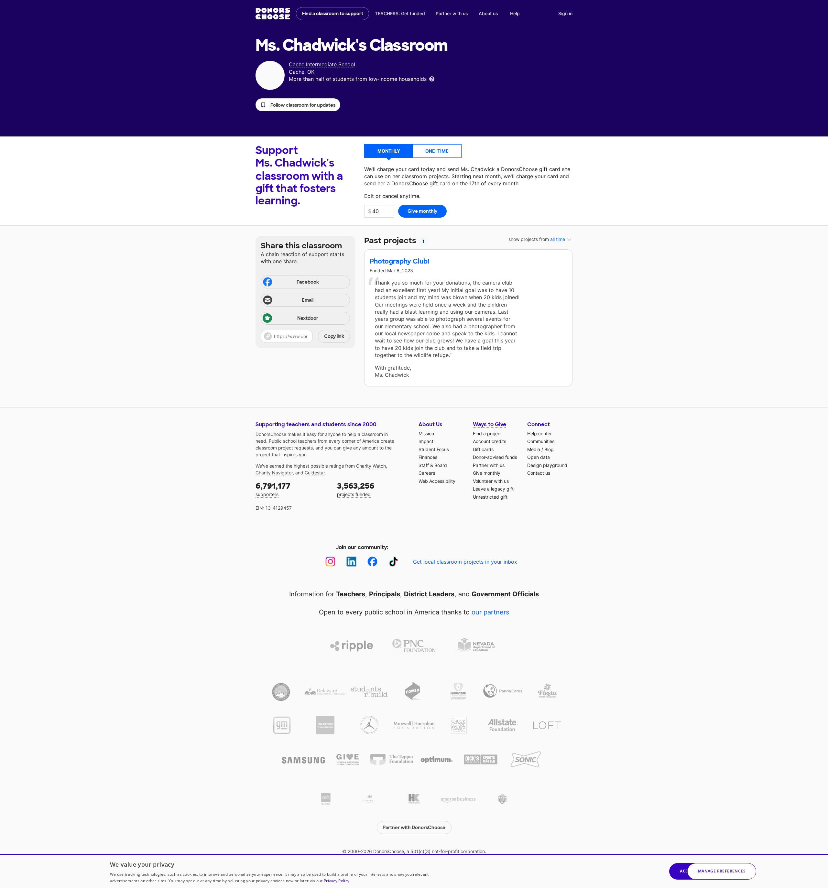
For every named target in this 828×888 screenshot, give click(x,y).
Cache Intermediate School (322, 64)
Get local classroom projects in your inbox (465, 561)
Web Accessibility (437, 481)
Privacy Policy (336, 880)
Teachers (350, 594)
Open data (538, 457)
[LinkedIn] (351, 561)
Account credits (489, 441)
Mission (426, 433)
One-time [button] (437, 151)
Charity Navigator (274, 472)
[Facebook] (372, 561)
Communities (540, 441)
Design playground (547, 465)
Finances (428, 457)
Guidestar (315, 472)
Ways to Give (489, 424)
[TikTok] (393, 561)
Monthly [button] (388, 151)
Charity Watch (371, 466)
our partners (490, 612)
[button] (298, 104)
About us (488, 13)
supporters (273, 489)
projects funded (355, 489)
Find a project (487, 433)
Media (533, 449)
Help (515, 13)
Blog (549, 449)
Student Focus (434, 449)
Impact (426, 441)
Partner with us (452, 13)
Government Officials (505, 594)
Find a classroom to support (332, 13)
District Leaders (429, 594)
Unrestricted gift (490, 497)
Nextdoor (307, 318)
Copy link (334, 336)
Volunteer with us (491, 481)
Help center (539, 433)
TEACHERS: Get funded (400, 13)
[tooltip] (431, 78)
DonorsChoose (273, 13)
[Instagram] (330, 561)
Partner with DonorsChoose (414, 827)
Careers (427, 473)
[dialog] (414, 871)
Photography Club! (399, 261)
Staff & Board (433, 465)
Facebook (308, 282)
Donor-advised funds (495, 457)
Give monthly (486, 473)
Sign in (565, 13)
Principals (384, 594)
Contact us (538, 473)
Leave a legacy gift (493, 489)
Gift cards (483, 449)
